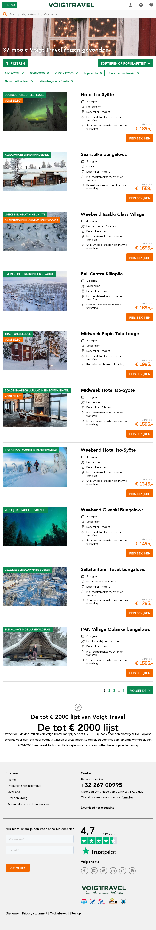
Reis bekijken (139, 138)
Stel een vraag (17, 798)
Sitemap (75, 913)
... (119, 690)
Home (12, 779)
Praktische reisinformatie (24, 786)
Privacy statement (34, 913)
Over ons (14, 792)
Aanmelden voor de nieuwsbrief (29, 804)
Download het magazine (97, 807)
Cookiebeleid (58, 913)
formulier (127, 797)
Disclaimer (13, 913)
